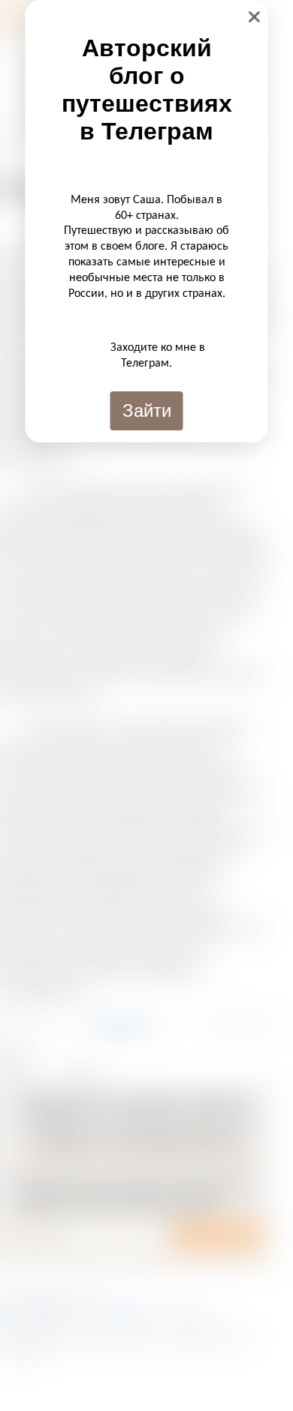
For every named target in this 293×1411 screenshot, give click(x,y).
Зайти (146, 410)
